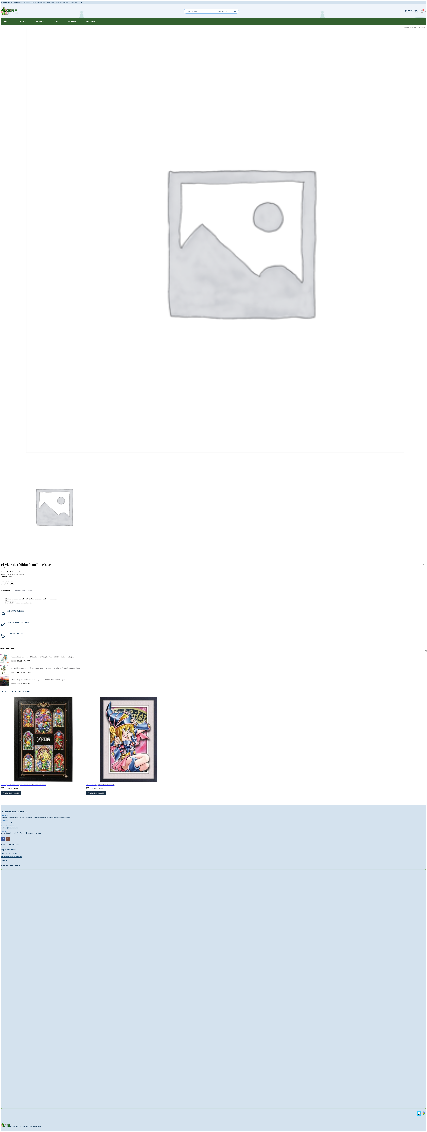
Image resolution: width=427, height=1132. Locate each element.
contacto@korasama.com (9, 828)
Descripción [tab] (6, 591)
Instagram (8, 839)
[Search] (235, 11)
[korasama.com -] (9, 11)
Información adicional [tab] (24, 591)
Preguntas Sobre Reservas (10, 853)
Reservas (72, 21)
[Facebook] (81, 2)
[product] (43, 739)
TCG (55, 21)
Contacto (59, 2)
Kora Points (90, 21)
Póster (10, 576)
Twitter (7, 583)
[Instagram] (84, 2)
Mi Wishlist (50, 2)
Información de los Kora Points (11, 857)
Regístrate (73, 2)
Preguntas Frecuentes (38, 2)
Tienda (21, 21)
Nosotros (27, 2)
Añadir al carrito (12, 793)
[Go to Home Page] (1, 27)
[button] (425, 650)
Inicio (6, 21)
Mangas (39, 21)
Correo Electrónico (12, 583)
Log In (66, 2)
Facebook (3, 583)
